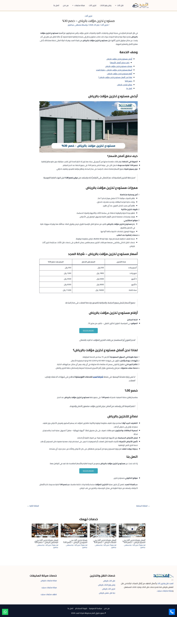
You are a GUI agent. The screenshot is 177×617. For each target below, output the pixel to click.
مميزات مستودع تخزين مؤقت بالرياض (118, 66)
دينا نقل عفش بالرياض (107, 593)
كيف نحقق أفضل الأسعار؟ (119, 62)
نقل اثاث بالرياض (109, 580)
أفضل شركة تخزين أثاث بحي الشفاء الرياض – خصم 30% (104, 541)
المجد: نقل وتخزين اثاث (165, 583)
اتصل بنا (56, 5)
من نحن (66, 5)
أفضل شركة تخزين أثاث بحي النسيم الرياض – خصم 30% (133, 541)
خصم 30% (128, 81)
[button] (116, 5)
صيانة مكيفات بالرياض (49, 580)
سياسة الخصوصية (95, 608)
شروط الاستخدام (81, 608)
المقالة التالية (33, 506)
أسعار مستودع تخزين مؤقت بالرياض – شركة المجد (114, 70)
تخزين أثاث (88, 16)
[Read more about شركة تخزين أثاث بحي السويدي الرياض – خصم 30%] (74, 530)
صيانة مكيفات (79, 5)
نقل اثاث (120, 5)
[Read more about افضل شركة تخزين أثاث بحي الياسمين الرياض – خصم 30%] (45, 530)
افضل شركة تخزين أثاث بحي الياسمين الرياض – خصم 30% (46, 541)
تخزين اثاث (92, 5)
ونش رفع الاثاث (105, 5)
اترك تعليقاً (142, 545)
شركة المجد (97, 377)
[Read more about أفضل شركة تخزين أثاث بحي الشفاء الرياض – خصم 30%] (103, 530)
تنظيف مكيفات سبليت (49, 594)
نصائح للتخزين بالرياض (124, 84)
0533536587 (88, 330)
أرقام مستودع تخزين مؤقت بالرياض (119, 73)
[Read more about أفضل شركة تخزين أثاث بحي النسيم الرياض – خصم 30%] (132, 530)
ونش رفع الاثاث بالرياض (106, 585)
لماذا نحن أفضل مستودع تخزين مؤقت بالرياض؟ (115, 77)
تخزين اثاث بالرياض (108, 589)
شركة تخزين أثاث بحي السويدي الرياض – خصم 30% (75, 541)
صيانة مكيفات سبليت (164, 590)
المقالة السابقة (143, 506)
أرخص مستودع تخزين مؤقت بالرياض (119, 59)
